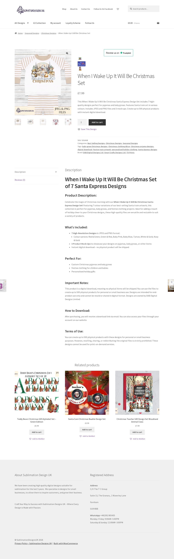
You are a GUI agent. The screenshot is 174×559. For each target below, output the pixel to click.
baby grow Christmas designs (94, 146)
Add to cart (97, 122)
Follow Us (89, 23)
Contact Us (85, 9)
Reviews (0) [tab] (20, 179)
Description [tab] (20, 171)
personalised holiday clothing (124, 149)
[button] (67, 53)
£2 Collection (39, 23)
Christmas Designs (48, 33)
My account (55, 23)
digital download (85, 149)
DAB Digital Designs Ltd (93, 152)
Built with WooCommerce (66, 543)
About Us (73, 9)
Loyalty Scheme (73, 23)
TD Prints (130, 152)
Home (20, 33)
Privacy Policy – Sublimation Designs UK (33, 543)
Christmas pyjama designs (142, 146)
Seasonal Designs (32, 33)
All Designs (20, 23)
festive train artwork (102, 149)
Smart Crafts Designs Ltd (114, 152)
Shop (64, 9)
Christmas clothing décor (119, 146)
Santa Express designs (147, 149)
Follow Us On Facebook (103, 9)
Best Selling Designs (96, 143)
